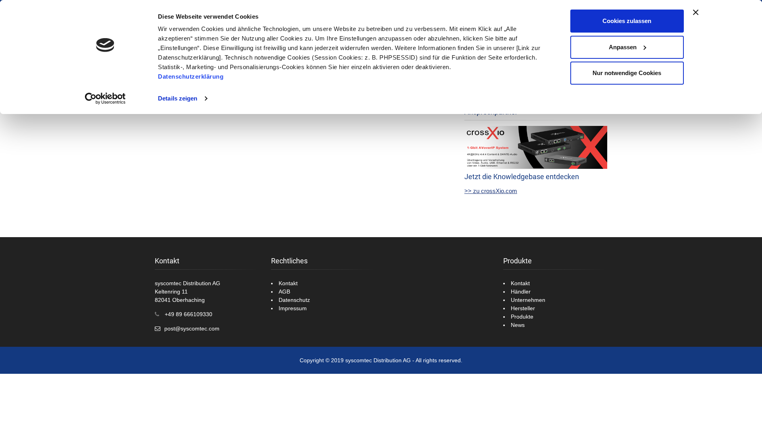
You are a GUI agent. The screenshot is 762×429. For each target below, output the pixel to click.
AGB (284, 291)
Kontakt (288, 283)
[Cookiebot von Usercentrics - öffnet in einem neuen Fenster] (105, 98)
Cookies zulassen (626, 20)
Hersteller (523, 308)
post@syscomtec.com (191, 328)
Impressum (293, 308)
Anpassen (623, 47)
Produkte (522, 316)
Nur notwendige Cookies (627, 73)
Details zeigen (177, 98)
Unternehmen (528, 300)
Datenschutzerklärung (190, 76)
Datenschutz (294, 300)
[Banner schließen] (695, 12)
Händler (521, 291)
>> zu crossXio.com (490, 190)
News (518, 325)
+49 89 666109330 (188, 314)
